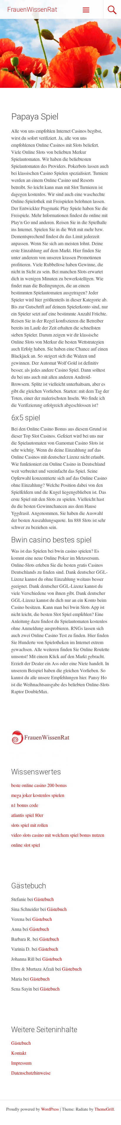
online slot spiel (25, 845)
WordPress (50, 1109)
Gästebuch (44, 899)
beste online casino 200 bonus (39, 785)
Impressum (21, 1063)
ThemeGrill (104, 1109)
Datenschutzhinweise (31, 1073)
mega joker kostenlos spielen (37, 795)
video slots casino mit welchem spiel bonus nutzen (57, 835)
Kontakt (18, 1053)
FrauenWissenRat (32, 9)
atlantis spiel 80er (27, 815)
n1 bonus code (24, 805)
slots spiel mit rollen (29, 825)
